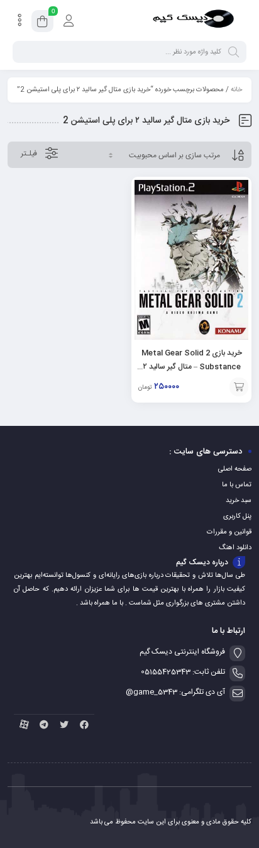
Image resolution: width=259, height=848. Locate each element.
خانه (236, 90)
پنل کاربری (237, 516)
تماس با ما (236, 485)
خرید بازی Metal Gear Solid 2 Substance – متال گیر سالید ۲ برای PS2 (191, 367)
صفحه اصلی (234, 469)
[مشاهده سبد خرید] (42, 23)
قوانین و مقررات (229, 532)
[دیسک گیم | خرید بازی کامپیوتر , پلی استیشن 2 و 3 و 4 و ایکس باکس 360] (193, 21)
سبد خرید (238, 500)
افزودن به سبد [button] (238, 386)
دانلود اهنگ (235, 548)
